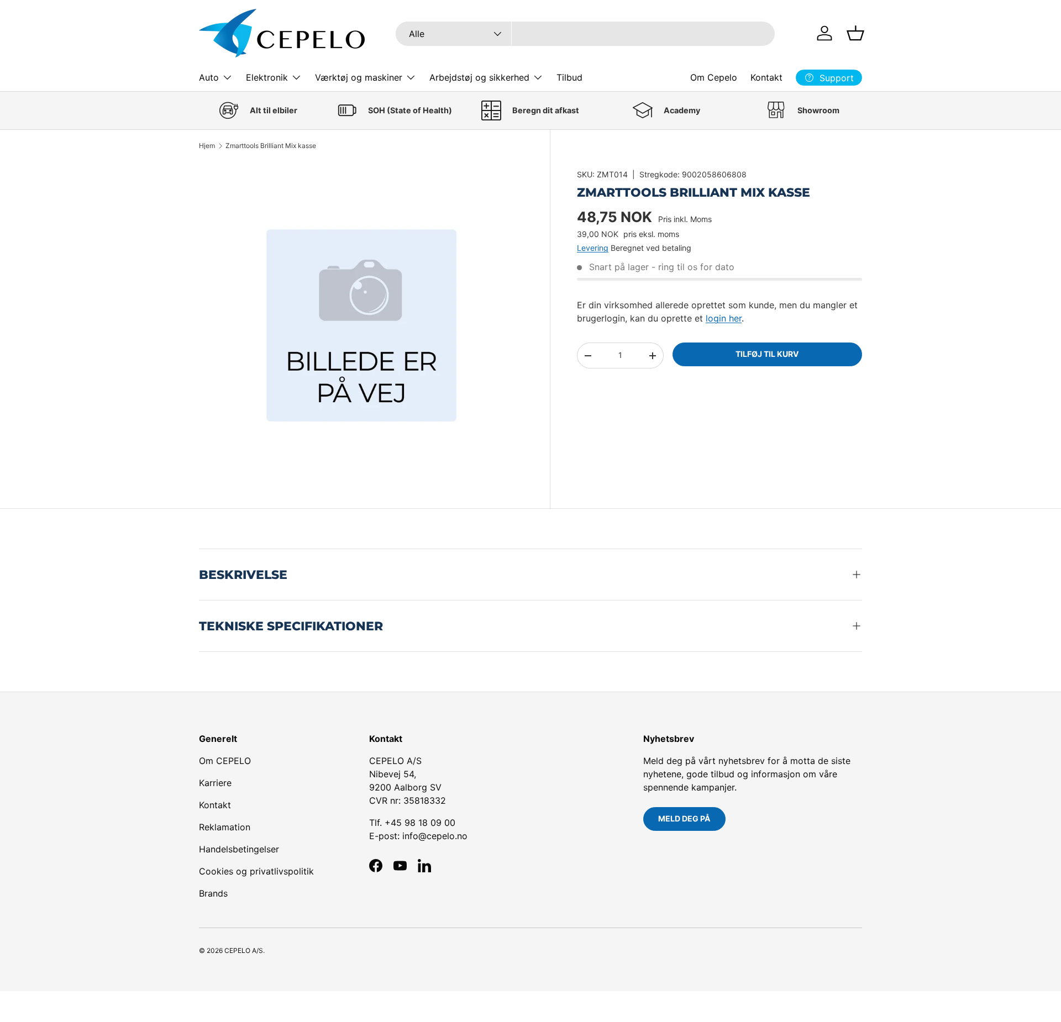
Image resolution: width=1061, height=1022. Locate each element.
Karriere (215, 782)
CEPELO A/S (243, 950)
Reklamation (224, 827)
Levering (592, 247)
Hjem (207, 146)
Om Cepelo (713, 77)
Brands (213, 893)
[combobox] (585, 34)
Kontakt (766, 77)
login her (724, 318)
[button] (855, 33)
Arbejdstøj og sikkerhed (479, 77)
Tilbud (569, 77)
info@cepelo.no (435, 835)
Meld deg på (684, 818)
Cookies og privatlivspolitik (256, 871)
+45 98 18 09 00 (420, 822)
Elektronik (267, 77)
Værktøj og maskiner (358, 77)
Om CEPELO (225, 760)
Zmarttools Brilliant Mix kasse (270, 146)
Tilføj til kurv (767, 354)
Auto (209, 77)
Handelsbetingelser (239, 849)
